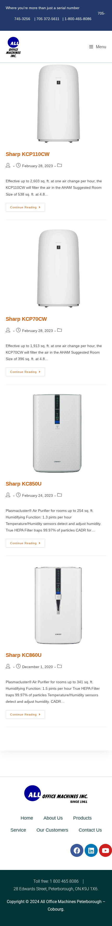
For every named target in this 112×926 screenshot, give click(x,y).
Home (27, 818)
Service (18, 830)
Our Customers (52, 830)
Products (82, 818)
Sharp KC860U (23, 655)
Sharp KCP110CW (27, 154)
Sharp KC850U (23, 484)
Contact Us (90, 830)
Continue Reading (27, 206)
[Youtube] (105, 850)
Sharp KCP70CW (26, 319)
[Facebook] (76, 850)
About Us (53, 818)
